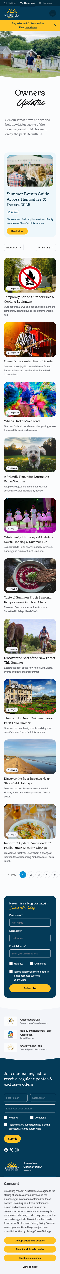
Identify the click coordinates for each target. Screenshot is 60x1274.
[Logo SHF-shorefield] (12, 13)
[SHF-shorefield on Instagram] (17, 1150)
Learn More (20, 979)
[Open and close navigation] (52, 13)
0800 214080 (33, 1166)
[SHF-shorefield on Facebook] (6, 1150)
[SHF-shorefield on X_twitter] (11, 1150)
